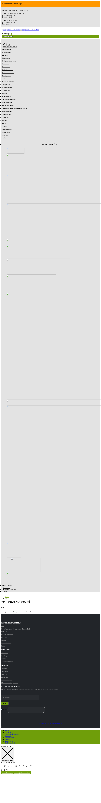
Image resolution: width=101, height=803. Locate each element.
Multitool (4, 93)
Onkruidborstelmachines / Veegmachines (14, 108)
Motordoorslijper (7, 129)
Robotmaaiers (6, 52)
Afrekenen (3, 658)
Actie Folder (4, 637)
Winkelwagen (4, 656)
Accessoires (5, 135)
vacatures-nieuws (10, 737)
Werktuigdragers (7, 114)
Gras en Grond (6, 49)
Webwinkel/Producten (10, 47)
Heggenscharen (7, 87)
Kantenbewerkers (7, 70)
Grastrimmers (6, 67)
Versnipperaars (6, 76)
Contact (5, 591)
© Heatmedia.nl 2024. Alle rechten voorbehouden (50, 723)
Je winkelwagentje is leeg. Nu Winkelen (16, 773)
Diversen (4, 123)
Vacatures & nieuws (9, 589)
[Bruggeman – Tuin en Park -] (20, 30)
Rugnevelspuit (6, 96)
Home (2, 626)
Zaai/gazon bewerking (9, 61)
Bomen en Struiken (8, 82)
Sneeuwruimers (7, 111)
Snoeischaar (6, 90)
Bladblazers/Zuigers (8, 105)
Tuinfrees (5, 79)
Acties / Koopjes (7, 585)
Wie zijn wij (4, 631)
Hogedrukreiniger (7, 102)
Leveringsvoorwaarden (7, 661)
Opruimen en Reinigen (9, 99)
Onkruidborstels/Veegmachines (9, 683)
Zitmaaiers (5, 55)
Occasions (8, 736)
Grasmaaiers (6, 58)
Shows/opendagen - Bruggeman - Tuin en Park (15, 629)
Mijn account (4, 653)
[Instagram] (1, 726)
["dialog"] (50, 773)
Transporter (5, 117)
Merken (4, 138)
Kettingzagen (6, 84)
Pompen (4, 126)
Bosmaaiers (5, 64)
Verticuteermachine (8, 73)
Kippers (4, 120)
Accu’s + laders (6, 132)
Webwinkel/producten (7, 634)
